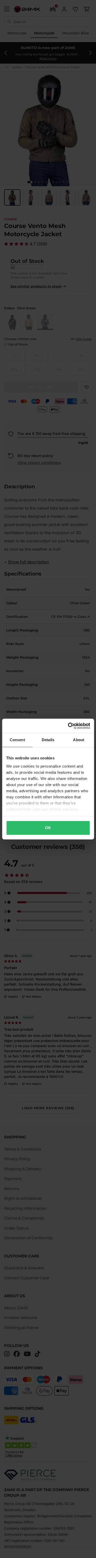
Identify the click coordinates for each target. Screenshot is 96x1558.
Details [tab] (48, 740)
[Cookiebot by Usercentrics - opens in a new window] (68, 725)
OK (48, 828)
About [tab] (78, 740)
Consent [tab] (17, 740)
